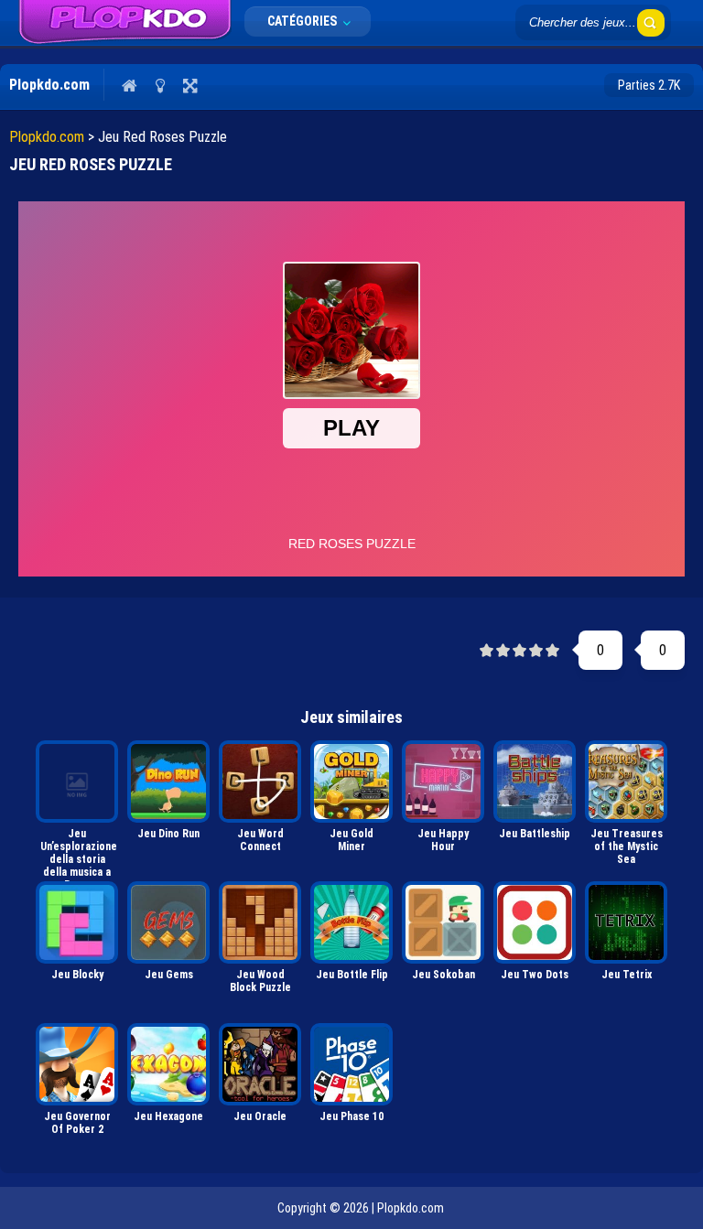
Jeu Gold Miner (351, 840)
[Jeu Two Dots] (534, 922)
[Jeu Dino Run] (168, 781)
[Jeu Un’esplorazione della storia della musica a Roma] (77, 781)
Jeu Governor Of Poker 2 (77, 1123)
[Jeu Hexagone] (168, 1064)
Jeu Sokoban (443, 974)
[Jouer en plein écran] (189, 85)
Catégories (303, 21)
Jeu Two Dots (534, 974)
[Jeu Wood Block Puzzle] (260, 922)
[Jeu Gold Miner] (351, 781)
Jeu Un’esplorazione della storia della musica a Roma (78, 851)
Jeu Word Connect (260, 840)
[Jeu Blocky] (77, 922)
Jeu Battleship (534, 833)
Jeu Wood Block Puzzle (260, 981)
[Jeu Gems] (168, 922)
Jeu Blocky (77, 974)
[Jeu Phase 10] (351, 1064)
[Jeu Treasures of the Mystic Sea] (626, 781)
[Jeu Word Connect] (260, 781)
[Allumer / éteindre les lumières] (159, 85)
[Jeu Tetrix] (626, 922)
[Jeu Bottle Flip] (351, 922)
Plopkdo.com (46, 137)
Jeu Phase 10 (351, 1116)
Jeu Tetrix (626, 974)
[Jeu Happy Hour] (443, 781)
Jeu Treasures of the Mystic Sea (626, 846)
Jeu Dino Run (168, 833)
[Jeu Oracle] (260, 1064)
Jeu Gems (169, 974)
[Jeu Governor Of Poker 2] (77, 1064)
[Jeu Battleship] (534, 781)
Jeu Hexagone (168, 1116)
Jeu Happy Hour (443, 840)
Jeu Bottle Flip (352, 974)
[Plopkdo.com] (125, 22)
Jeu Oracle (260, 1116)
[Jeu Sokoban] (443, 922)
